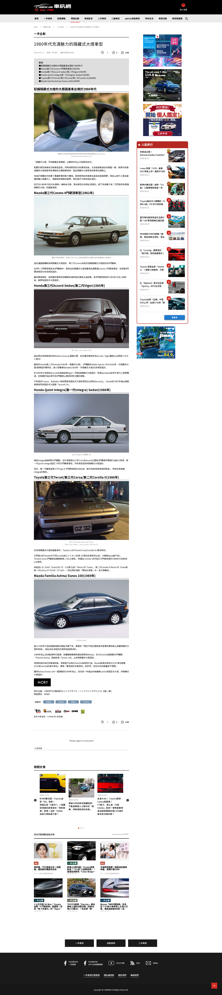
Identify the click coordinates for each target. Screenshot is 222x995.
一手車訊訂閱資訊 (91, 975)
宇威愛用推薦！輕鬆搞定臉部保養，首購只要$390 (113, 868)
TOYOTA (86, 702)
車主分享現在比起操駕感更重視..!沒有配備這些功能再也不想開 (52, 811)
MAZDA (61, 702)
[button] (78, 828)
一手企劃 (60, 27)
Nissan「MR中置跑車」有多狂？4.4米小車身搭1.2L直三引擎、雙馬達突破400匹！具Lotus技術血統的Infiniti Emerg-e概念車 (114, 906)
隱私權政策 (109, 975)
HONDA (48, 702)
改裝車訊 (111, 943)
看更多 (175, 317)
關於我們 (122, 975)
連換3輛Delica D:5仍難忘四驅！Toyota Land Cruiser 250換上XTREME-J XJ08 (110, 811)
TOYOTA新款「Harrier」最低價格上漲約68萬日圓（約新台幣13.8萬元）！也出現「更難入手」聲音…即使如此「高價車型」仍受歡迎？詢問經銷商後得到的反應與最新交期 (81, 906)
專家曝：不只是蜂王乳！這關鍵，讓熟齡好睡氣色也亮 (47, 868)
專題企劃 (47, 27)
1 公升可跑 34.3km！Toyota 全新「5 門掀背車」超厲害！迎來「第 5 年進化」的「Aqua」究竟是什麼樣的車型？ (48, 906)
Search (185, 18)
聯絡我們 (135, 975)
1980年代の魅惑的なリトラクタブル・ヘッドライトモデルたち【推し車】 (78, 691)
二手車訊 (142, 943)
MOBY (55, 52)
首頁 (36, 27)
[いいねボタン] (103, 52)
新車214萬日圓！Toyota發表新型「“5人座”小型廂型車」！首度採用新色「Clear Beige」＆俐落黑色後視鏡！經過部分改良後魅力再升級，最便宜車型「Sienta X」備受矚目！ (81, 869)
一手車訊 (79, 943)
